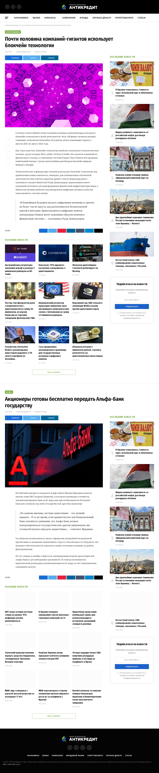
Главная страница (11, 25)
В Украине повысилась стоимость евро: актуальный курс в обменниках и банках (134, 92)
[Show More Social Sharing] (61, 57)
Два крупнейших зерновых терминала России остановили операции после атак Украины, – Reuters (135, 220)
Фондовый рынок (75, 756)
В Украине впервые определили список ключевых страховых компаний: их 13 (54, 615)
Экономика (21, 17)
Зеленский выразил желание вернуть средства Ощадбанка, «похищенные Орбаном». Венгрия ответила (20, 657)
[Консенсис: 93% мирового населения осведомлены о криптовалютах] (54, 253)
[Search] (153, 18)
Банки (36, 17)
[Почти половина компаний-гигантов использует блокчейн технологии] (54, 95)
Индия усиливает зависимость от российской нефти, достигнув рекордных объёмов (132, 135)
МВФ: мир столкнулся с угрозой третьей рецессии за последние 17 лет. (19, 693)
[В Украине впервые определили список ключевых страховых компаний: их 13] (54, 599)
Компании (68, 17)
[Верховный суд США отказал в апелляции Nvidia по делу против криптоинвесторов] (87, 290)
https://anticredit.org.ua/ (11, 764)
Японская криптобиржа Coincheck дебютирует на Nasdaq (85, 268)
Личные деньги (101, 17)
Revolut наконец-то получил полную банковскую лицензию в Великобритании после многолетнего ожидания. (86, 696)
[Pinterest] (7, 155)
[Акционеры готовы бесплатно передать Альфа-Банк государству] (54, 455)
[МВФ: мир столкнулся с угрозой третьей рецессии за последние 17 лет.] (20, 678)
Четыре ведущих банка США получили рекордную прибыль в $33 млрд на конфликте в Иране (86, 657)
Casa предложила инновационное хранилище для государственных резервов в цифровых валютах (52, 352)
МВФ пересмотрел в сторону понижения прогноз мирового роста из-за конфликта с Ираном (54, 695)
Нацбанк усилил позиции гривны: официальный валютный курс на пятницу (132, 178)
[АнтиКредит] (79, 7)
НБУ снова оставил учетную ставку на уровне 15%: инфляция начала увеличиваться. (18, 616)
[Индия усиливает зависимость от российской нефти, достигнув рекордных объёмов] (132, 116)
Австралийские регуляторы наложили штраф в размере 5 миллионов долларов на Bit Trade (20, 269)
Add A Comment (53, 372)
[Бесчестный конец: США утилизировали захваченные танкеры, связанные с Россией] (132, 244)
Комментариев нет (23, 52)
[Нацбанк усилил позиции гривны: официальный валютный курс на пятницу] (132, 158)
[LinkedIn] (7, 149)
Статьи (141, 17)
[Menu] (6, 18)
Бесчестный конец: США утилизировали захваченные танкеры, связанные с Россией (131, 263)
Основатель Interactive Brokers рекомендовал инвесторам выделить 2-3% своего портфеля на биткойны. (18, 352)
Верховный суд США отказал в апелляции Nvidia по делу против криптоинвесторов (87, 306)
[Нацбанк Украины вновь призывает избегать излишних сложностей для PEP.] (54, 640)
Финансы (50, 17)
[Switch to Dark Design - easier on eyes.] (153, 7)
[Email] (7, 162)
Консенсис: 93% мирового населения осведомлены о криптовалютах (52, 268)
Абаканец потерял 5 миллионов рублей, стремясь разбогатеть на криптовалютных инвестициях (87, 351)
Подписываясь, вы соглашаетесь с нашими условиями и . (133, 315)
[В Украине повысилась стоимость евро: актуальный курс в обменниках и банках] (132, 73)
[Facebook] (7, 136)
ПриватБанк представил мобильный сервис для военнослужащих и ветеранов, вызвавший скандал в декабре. (84, 618)
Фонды (84, 17)
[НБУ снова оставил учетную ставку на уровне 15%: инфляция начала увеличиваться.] (20, 599)
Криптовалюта (124, 17)
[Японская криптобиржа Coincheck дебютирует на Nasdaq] (87, 253)
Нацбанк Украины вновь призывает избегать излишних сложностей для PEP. (54, 655)
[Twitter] (7, 143)
